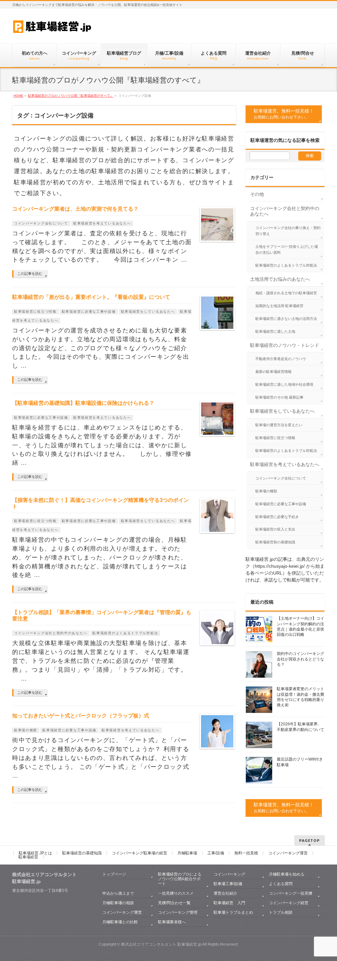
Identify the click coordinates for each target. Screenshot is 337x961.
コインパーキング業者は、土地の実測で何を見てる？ (75, 209)
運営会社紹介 (225, 893)
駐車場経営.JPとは (35, 853)
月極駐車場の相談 (118, 902)
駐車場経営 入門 (229, 902)
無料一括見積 (246, 853)
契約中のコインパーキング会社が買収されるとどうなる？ (300, 658)
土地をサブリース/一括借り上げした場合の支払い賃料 (286, 249)
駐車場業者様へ (172, 922)
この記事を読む (29, 273)
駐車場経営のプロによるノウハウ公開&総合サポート (179, 879)
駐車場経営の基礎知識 (82, 853)
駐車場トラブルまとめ (233, 912)
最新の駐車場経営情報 (273, 372)
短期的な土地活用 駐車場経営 (279, 306)
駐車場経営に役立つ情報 (35, 311)
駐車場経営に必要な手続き (277, 517)
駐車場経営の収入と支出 (275, 529)
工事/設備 (215, 853)
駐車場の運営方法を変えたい (278, 425)
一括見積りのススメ (177, 893)
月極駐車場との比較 (120, 922)
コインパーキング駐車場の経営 (139, 853)
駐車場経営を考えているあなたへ (102, 223)
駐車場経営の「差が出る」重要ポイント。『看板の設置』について (91, 297)
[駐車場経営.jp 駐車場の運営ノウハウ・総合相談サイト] (52, 26)
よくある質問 (281, 883)
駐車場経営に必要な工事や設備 (89, 311)
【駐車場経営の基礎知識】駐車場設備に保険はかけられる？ (83, 403)
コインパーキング (229, 874)
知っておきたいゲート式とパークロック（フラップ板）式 (80, 715)
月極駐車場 (187, 853)
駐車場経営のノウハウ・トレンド (284, 345)
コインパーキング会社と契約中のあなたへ (50, 633)
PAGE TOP (324, 926)
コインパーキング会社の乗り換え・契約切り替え (288, 231)
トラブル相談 (281, 912)
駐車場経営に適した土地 (275, 331)
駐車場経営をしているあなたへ (148, 311)
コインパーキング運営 (288, 853)
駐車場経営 (28, 857)
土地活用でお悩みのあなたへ (280, 279)
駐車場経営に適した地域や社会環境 (284, 384)
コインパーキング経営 (288, 902)
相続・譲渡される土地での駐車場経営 (286, 293)
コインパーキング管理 (177, 912)
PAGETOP (309, 840)
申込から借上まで (118, 893)
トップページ (114, 874)
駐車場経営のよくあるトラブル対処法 (125, 633)
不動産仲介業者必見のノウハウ (280, 359)
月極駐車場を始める (286, 874)
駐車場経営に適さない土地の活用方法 (286, 319)
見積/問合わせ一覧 (174, 902)
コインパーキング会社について (41, 223)
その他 (257, 194)
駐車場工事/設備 (228, 883)
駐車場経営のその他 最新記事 (279, 397)
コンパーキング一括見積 (290, 893)
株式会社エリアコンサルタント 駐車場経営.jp (161, 944)
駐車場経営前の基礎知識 (275, 542)
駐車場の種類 (25, 730)
